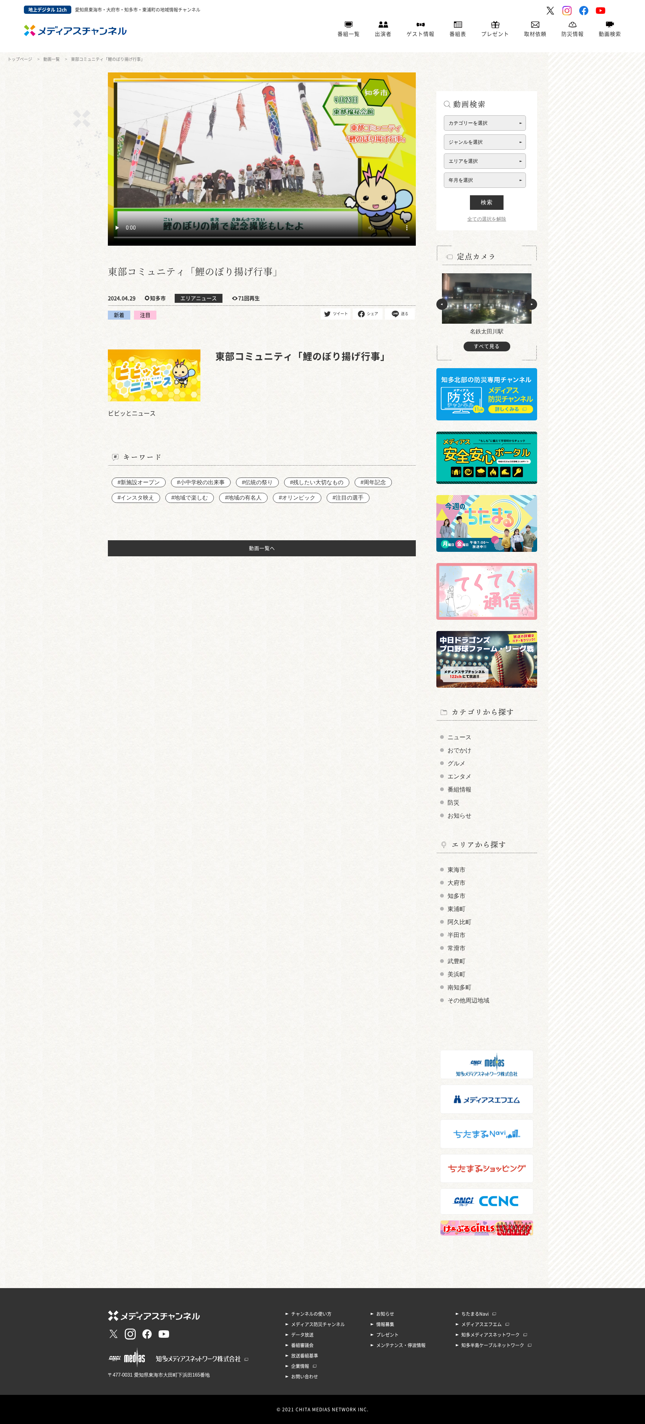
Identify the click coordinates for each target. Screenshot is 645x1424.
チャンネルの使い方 (311, 1314)
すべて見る (487, 346)
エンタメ (459, 776)
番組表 (457, 34)
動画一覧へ (262, 548)
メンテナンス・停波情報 (401, 1345)
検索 (487, 202)
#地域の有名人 (243, 497)
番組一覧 (348, 34)
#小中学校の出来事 (201, 482)
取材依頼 (535, 34)
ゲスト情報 (420, 34)
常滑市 (456, 948)
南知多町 (459, 987)
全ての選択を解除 (486, 219)
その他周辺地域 (468, 1000)
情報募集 (385, 1324)
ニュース (459, 737)
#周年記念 (373, 482)
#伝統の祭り (257, 482)
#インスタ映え (136, 497)
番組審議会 (302, 1345)
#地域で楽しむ (189, 497)
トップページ (19, 59)
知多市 (456, 896)
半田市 (456, 935)
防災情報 (572, 34)
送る (404, 313)
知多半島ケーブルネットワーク (492, 1345)
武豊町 (456, 961)
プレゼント (495, 34)
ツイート (340, 313)
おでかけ (459, 750)
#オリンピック (297, 497)
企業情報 (300, 1366)
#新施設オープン (139, 482)
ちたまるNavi (475, 1314)
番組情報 (459, 789)
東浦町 (456, 909)
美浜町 (456, 974)
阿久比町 (459, 922)
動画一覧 (51, 59)
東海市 (456, 870)
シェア (372, 313)
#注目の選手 (348, 497)
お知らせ (459, 815)
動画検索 (610, 34)
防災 (453, 802)
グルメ (456, 763)
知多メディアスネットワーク (490, 1335)
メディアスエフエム (481, 1324)
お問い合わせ (304, 1376)
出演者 (383, 34)
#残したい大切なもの (316, 482)
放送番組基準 (304, 1355)
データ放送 (302, 1335)
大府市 (456, 883)
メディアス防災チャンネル (318, 1324)
